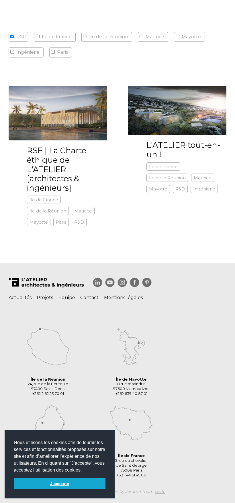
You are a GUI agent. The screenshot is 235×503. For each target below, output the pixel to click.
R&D (79, 222)
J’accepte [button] (59, 483)
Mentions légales (123, 297)
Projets (45, 297)
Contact (89, 297)
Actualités (20, 297)
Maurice (155, 36)
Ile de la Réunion (108, 36)
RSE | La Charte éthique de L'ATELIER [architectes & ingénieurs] (56, 169)
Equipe (66, 297)
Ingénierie (28, 52)
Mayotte (191, 36)
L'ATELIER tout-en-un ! (183, 149)
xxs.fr (160, 491)
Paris (62, 52)
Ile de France (57, 36)
